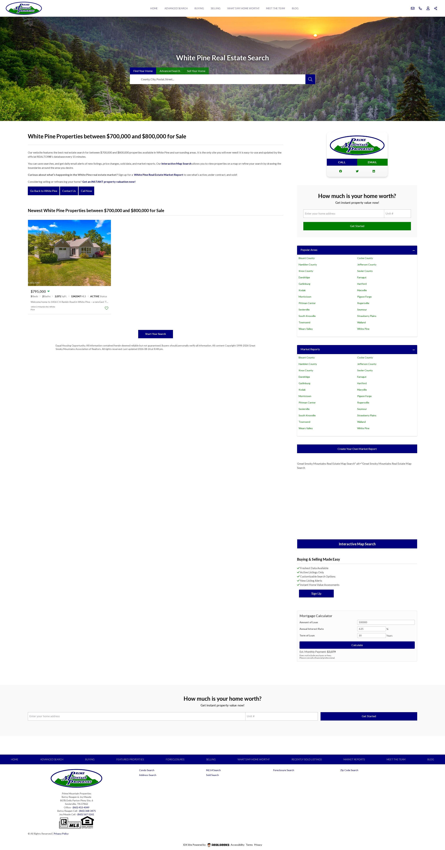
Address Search (147, 775)
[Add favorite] (106, 308)
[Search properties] (310, 79)
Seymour (362, 309)
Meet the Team (275, 8)
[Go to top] (436, 831)
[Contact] (435, 823)
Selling (215, 8)
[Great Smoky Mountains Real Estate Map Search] (357, 505)
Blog (295, 8)
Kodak (302, 290)
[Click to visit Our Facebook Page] (340, 171)
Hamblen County (308, 264)
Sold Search (212, 775)
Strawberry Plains (366, 315)
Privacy (258, 844)
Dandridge (304, 277)
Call (342, 162)
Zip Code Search (349, 770)
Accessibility (237, 844)
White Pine (363, 328)
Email (372, 162)
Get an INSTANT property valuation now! (109, 181)
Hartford (362, 283)
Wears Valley (306, 328)
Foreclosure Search (283, 770)
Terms (249, 844)
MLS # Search (213, 770)
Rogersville (363, 303)
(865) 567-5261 (85, 814)
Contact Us (69, 190)
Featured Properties (130, 759)
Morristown (305, 296)
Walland (361, 322)
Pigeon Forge (364, 296)
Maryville (362, 290)
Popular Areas (309, 249)
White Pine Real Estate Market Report (158, 174)
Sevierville (304, 309)
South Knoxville (307, 315)
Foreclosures (175, 759)
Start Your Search (155, 333)
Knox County (306, 270)
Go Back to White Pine (43, 190)
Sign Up (316, 593)
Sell (196, 70)
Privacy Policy (61, 833)
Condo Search (146, 770)
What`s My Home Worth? (243, 8)
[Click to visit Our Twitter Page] (357, 171)
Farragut (361, 277)
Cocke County (365, 258)
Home (154, 8)
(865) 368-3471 (87, 810)
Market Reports (310, 349)
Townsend (304, 322)
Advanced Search (176, 8)
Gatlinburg (304, 283)
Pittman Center (307, 303)
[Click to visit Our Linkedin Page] (374, 171)
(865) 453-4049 (81, 807)
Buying (199, 8)
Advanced (170, 70)
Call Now (86, 190)
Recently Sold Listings (307, 759)
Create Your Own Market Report (357, 448)
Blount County (307, 258)
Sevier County (365, 270)
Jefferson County (366, 264)
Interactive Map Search (176, 163)
